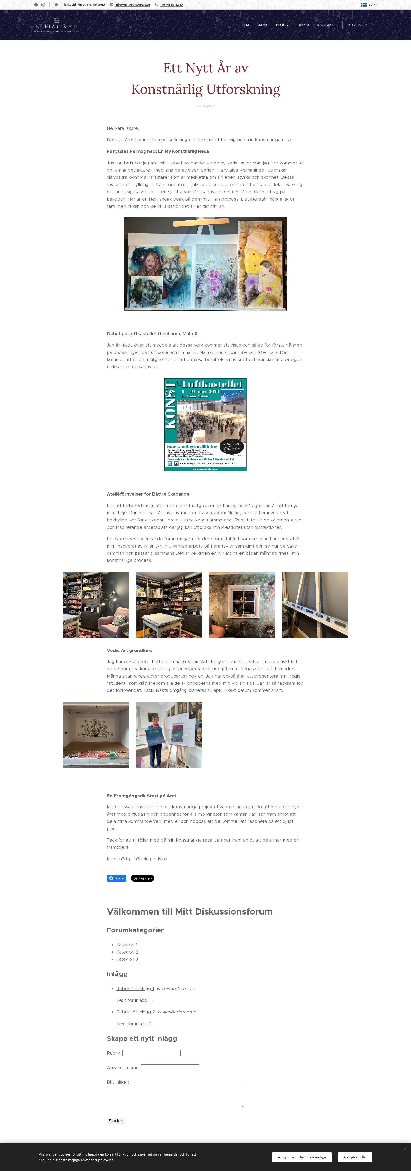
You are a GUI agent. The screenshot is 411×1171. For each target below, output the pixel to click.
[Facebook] (36, 5)
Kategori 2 (127, 952)
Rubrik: (114, 1053)
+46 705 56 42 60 (171, 4)
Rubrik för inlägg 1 (135, 988)
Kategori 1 (126, 945)
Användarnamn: (123, 1067)
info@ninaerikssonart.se (132, 4)
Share (119, 878)
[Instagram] (43, 5)
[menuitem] (247, 25)
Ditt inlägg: (118, 1082)
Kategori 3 (127, 959)
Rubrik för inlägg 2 (135, 1012)
